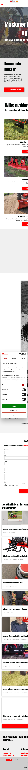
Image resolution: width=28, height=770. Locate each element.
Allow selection (14, 410)
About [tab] (23, 358)
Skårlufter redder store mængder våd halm (15, 609)
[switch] (24, 389)
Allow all (14, 406)
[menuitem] (10, 760)
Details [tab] (14, 358)
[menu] (2, 4)
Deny (14, 415)
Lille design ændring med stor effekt (13, 583)
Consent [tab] (5, 358)
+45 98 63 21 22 (7, 753)
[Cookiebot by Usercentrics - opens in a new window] (19, 354)
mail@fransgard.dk (8, 755)
